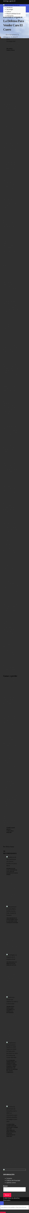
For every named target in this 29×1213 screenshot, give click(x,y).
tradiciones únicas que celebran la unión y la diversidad (10, 1009)
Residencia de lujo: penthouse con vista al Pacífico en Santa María (12, 871)
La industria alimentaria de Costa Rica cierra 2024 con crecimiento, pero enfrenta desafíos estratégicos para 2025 (12, 1130)
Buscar (5, 1186)
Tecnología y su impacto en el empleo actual (11, 963)
